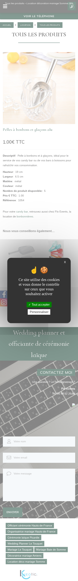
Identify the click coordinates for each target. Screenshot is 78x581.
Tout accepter (40, 304)
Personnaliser (39, 312)
